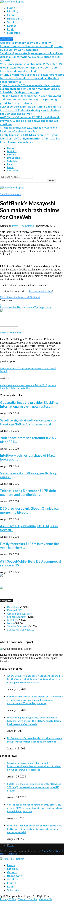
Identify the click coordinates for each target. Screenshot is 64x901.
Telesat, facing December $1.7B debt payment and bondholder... (28, 493)
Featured (14, 610)
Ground (12, 15)
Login (10, 29)
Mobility (12, 11)
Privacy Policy (48, 851)
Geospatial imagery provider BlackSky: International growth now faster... (29, 404)
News (10, 623)
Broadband (14, 18)
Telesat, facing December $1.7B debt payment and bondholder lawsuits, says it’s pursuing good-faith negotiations (30, 99)
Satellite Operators (10, 194)
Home (11, 7)
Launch (12, 25)
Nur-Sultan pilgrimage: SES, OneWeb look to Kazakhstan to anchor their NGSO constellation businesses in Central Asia (34, 721)
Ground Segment (20, 613)
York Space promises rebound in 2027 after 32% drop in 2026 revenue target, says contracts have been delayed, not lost (31, 67)
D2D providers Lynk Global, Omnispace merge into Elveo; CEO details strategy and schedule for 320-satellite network (30, 110)
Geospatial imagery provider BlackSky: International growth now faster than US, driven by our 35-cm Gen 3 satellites (31, 46)
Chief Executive (9, 297)
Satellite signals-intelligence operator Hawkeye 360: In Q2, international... (28, 422)
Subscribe (13, 32)
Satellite (12, 22)
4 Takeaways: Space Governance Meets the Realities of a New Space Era (28, 129)
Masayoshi (24, 297)
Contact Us (12, 854)
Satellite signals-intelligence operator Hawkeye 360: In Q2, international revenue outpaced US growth (31, 56)
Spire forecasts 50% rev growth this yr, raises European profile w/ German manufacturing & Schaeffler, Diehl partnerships (30, 88)
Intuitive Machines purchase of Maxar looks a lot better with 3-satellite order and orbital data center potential (32, 78)
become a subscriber (40, 291)
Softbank (35, 297)
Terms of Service (27, 899)
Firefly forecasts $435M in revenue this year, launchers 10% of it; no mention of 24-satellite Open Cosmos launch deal (30, 138)
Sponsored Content (21, 629)
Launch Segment (16, 616)
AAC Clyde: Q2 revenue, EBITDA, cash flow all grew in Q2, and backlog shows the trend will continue (30, 120)
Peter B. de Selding (23, 225)
